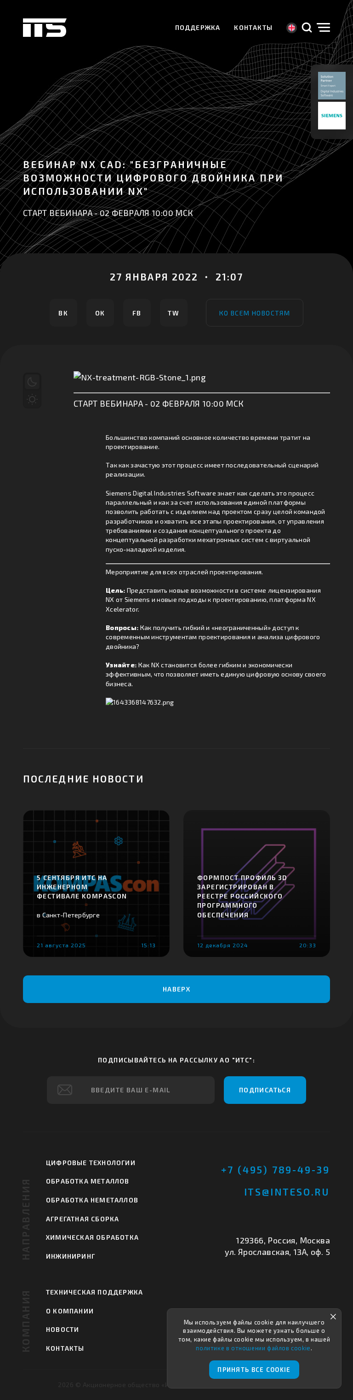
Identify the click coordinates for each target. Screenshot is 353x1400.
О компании (70, 1311)
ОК (100, 313)
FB (137, 313)
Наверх (176, 989)
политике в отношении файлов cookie (253, 1348)
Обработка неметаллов (92, 1200)
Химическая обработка (92, 1237)
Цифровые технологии (91, 1163)
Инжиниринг (70, 1256)
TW (173, 313)
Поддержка (198, 27)
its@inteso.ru (287, 1191)
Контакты (253, 27)
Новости (62, 1329)
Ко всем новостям (254, 313)
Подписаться (265, 1090)
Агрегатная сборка (82, 1219)
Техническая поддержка (94, 1292)
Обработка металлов (88, 1181)
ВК (63, 313)
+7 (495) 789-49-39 (275, 1169)
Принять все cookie (253, 1369)
